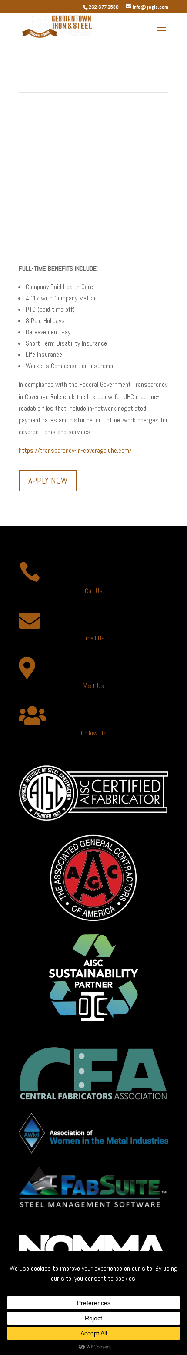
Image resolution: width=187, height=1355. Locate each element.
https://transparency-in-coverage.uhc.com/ (75, 450)
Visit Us (93, 685)
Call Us (94, 590)
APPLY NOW (47, 480)
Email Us (93, 638)
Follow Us (94, 733)
